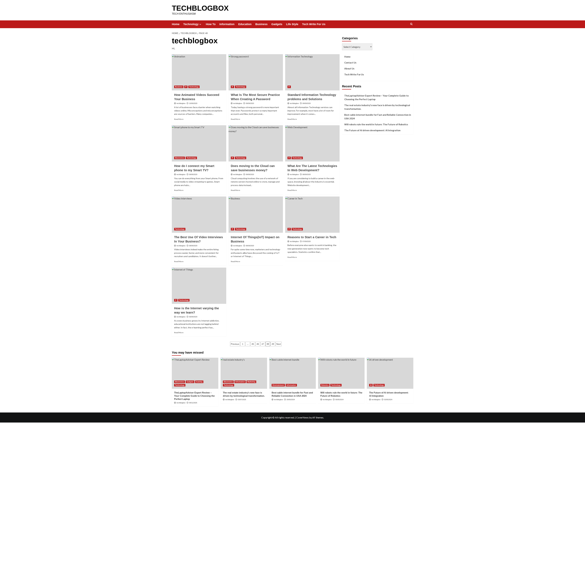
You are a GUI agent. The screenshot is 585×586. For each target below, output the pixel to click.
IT (186, 87)
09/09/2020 (250, 103)
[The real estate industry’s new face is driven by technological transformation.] (244, 373)
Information (226, 24)
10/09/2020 (193, 103)
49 (273, 344)
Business (261, 24)
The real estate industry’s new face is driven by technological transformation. (377, 107)
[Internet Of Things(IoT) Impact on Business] (256, 215)
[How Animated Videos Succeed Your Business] (199, 72)
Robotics (325, 385)
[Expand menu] (200, 24)
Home (175, 24)
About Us (349, 68)
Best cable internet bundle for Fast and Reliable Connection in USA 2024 (377, 116)
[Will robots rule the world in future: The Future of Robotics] (341, 373)
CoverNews (302, 417)
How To (211, 24)
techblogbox (181, 103)
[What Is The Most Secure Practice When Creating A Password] (256, 72)
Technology (191, 24)
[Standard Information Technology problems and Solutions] (312, 72)
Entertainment (278, 385)
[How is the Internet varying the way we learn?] (199, 286)
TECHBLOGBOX (200, 8)
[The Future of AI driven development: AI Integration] (390, 373)
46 (258, 344)
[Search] (411, 24)
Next (278, 344)
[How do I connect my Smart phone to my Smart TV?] (199, 143)
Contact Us (350, 62)
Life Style (292, 24)
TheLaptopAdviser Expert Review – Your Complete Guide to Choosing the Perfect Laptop (376, 97)
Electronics (179, 158)
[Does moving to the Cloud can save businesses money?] (256, 143)
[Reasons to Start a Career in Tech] (312, 215)
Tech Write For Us (313, 24)
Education (245, 24)
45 (253, 344)
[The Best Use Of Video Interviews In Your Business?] (199, 215)
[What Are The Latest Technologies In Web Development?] (312, 143)
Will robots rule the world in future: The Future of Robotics (376, 124)
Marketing (251, 382)
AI (371, 385)
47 (263, 344)
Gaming (199, 382)
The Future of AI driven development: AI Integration (372, 130)
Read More (178, 119)
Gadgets (276, 24)
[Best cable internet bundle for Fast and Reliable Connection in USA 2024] (292, 373)
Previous (235, 344)
